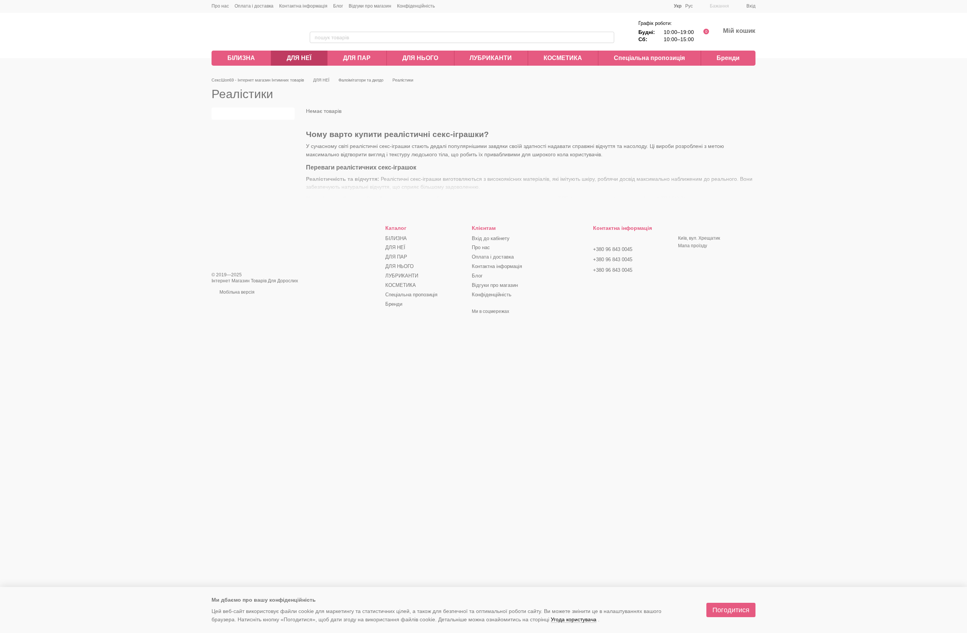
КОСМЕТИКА (563, 58)
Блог (338, 6)
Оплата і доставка (254, 6)
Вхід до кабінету (491, 238)
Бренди (728, 58)
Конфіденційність (416, 6)
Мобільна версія (236, 292)
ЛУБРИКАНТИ (491, 58)
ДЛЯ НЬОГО (420, 58)
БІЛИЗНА (241, 58)
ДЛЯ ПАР (357, 58)
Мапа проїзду (692, 245)
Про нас (220, 6)
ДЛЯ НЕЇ (299, 58)
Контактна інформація (303, 6)
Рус (689, 6)
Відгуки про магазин (370, 6)
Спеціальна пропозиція (649, 58)
